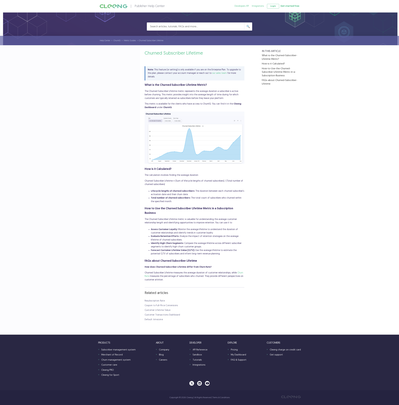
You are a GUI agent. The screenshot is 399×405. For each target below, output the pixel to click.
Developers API (242, 6)
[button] (273, 6)
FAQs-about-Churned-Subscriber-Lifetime (279, 82)
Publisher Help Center (150, 6)
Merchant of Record (112, 355)
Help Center (105, 41)
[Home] (113, 6)
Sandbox (197, 355)
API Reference (200, 350)
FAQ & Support (238, 360)
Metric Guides (130, 41)
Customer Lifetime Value (157, 310)
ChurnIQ (117, 41)
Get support (276, 355)
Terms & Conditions (221, 398)
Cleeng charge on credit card (285, 350)
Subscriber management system (118, 350)
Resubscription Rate (155, 301)
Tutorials (197, 360)
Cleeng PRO (107, 370)
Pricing (234, 350)
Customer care (109, 365)
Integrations (258, 6)
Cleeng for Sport (110, 375)
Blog (161, 355)
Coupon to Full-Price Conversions (161, 305)
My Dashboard (238, 355)
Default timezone (154, 319)
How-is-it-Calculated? (273, 64)
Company (164, 350)
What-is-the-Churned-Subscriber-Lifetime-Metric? (279, 57)
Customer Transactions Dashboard (162, 315)
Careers (163, 360)
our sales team (219, 73)
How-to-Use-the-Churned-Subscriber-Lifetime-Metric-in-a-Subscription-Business (279, 72)
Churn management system (116, 360)
